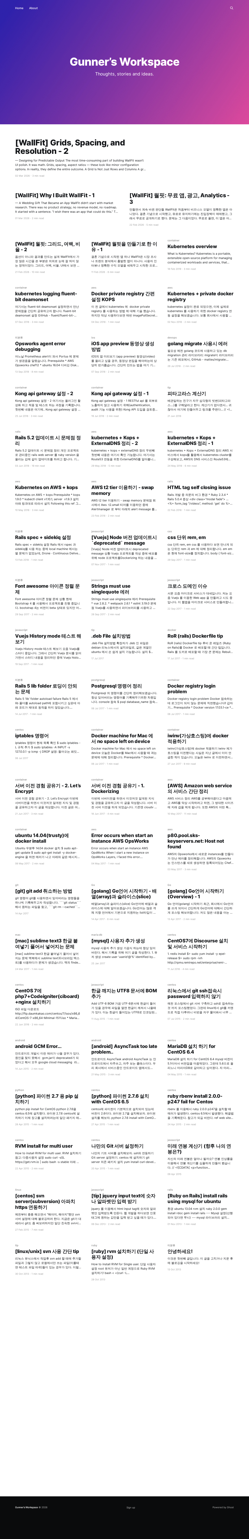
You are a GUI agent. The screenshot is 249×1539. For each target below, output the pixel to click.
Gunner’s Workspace (26, 1507)
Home (19, 8)
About (33, 8)
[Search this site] (232, 8)
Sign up (131, 1507)
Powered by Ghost (223, 1507)
